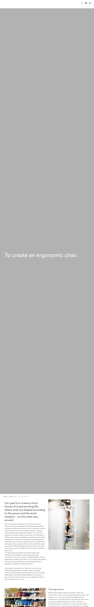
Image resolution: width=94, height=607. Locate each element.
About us (12, 496)
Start (5, 496)
